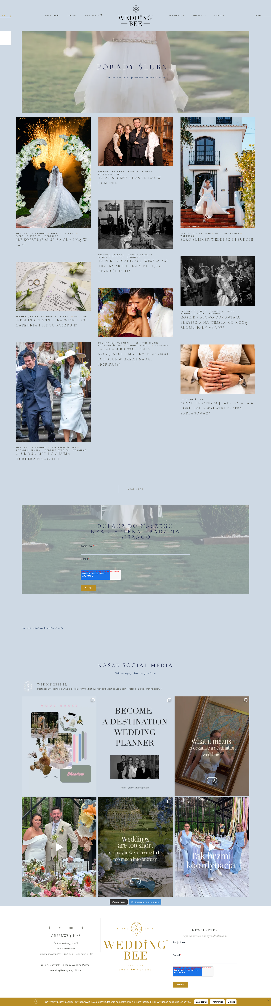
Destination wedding (31, 234)
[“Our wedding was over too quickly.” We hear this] (135, 847)
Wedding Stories (28, 236)
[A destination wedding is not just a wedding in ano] (212, 746)
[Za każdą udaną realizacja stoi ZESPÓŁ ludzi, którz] (212, 847)
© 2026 (45, 964)
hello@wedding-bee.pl (66, 943)
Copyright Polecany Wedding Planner (70, 964)
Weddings (51, 236)
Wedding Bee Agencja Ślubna (66, 970)
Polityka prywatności (50, 953)
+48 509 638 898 (66, 948)
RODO (67, 953)
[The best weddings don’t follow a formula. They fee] (59, 746)
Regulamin (80, 953)
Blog (91, 953)
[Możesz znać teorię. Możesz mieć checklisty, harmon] (135, 746)
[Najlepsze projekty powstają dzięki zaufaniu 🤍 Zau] (59, 847)
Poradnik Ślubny (63, 234)
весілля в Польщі (110, 174)
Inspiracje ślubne (111, 172)
